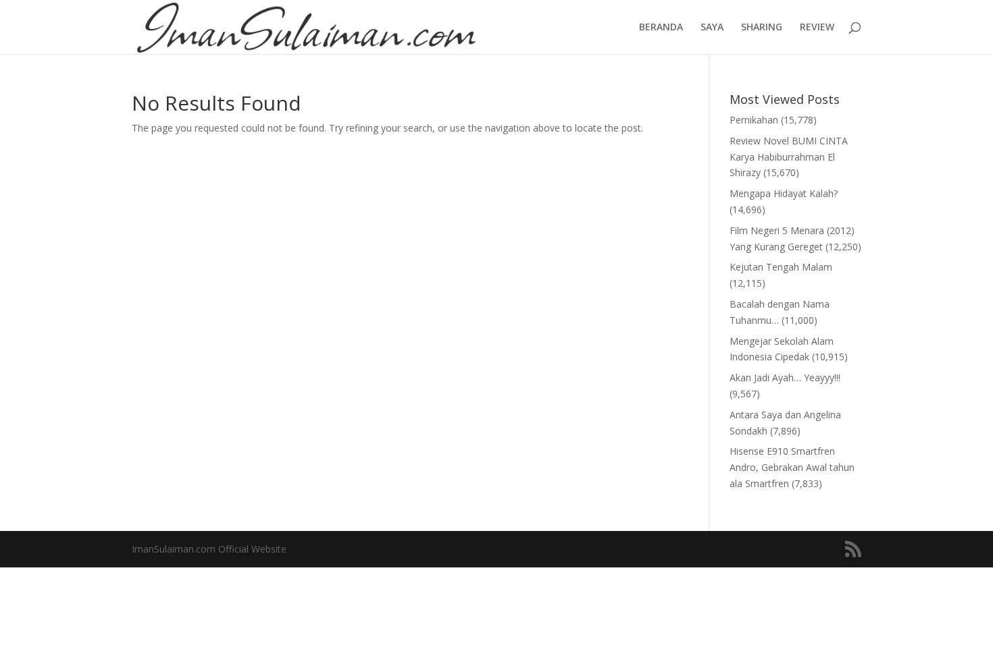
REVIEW (817, 27)
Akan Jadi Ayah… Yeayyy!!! (785, 377)
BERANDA (661, 27)
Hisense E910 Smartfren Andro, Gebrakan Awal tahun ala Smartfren (792, 467)
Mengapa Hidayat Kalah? (784, 193)
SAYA (712, 27)
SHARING (761, 27)
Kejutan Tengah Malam (781, 266)
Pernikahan (754, 119)
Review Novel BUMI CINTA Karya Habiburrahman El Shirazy (789, 156)
